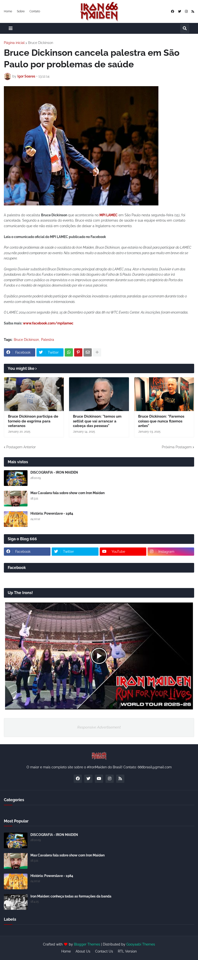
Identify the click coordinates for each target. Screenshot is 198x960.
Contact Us (104, 951)
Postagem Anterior (21, 447)
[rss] (192, 11)
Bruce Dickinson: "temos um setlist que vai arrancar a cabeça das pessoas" (97, 421)
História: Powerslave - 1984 (51, 513)
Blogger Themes (87, 944)
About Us (83, 951)
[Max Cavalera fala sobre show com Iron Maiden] (16, 498)
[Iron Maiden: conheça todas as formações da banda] (16, 902)
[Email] (88, 352)
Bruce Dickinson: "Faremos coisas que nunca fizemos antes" (161, 421)
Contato (34, 11)
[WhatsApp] (69, 352)
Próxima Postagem (177, 447)
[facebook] (172, 11)
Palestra (47, 340)
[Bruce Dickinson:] (99, 394)
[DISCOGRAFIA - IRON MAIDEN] (16, 478)
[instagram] (186, 11)
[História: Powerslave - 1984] (16, 519)
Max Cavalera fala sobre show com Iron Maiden (67, 493)
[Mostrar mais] (97, 352)
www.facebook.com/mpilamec (48, 323)
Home (8, 11)
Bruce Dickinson (40, 42)
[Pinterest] (78, 352)
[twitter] (179, 11)
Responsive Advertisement (99, 727)
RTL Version (127, 951)
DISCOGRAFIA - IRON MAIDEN (54, 472)
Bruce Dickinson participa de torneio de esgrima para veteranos (33, 421)
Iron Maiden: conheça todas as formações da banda (70, 896)
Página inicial (14, 42)
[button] (10, 28)
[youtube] (99, 779)
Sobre (21, 11)
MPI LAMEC (108, 215)
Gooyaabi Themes (140, 944)
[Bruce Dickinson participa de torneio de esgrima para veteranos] (34, 394)
